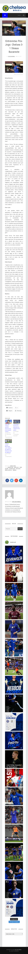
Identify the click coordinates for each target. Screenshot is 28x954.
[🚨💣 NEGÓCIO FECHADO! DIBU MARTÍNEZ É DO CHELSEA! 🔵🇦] (14, 685)
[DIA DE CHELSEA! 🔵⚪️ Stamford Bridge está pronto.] (14, 722)
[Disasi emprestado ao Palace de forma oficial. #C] (14, 778)
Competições (13, 465)
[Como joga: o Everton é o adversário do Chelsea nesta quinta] (16, 422)
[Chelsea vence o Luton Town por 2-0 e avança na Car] (14, 666)
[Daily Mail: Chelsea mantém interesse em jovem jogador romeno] (8, 422)
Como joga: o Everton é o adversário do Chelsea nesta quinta (16, 427)
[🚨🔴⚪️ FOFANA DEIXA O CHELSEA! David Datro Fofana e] (14, 610)
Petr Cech (18, 468)
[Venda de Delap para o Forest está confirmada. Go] (14, 759)
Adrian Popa (10, 467)
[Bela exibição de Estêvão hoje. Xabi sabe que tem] (14, 592)
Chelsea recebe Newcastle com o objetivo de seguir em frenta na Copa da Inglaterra (8, 448)
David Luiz (16, 467)
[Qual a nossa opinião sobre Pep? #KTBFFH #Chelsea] (14, 629)
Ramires (14, 470)
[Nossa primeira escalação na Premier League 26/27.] (14, 889)
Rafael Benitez (8, 470)
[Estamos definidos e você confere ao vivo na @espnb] (14, 703)
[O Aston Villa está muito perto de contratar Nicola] (14, 796)
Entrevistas (12, 468)
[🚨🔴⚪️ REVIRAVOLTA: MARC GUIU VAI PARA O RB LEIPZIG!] (14, 555)
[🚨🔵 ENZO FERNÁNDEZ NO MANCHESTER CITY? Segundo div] (14, 815)
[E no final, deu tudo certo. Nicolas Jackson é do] (14, 573)
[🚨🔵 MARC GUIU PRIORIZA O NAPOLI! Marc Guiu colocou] (14, 740)
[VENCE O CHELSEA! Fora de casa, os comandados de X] (14, 852)
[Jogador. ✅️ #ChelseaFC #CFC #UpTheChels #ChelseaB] (14, 648)
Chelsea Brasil (11, 56)
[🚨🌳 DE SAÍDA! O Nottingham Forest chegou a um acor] (14, 833)
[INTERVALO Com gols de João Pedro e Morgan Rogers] (14, 871)
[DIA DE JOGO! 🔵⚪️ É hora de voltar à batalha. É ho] (14, 908)
